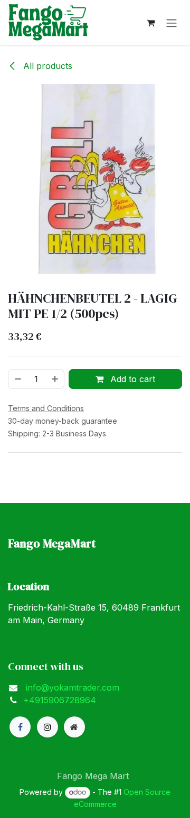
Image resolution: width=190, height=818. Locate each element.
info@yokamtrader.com (71, 687)
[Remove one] (17, 379)
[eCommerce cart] (150, 22)
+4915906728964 (59, 700)
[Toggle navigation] (171, 23)
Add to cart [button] (131, 379)
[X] (47, 726)
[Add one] (55, 379)
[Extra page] (74, 726)
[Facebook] (20, 726)
